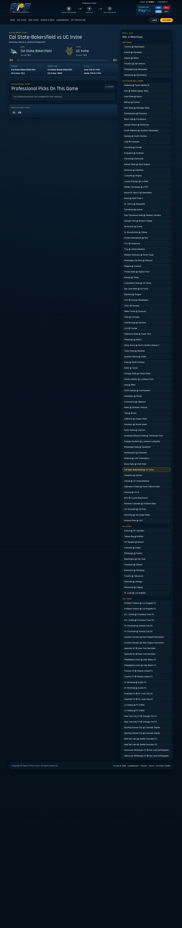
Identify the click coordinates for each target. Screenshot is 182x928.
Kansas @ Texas (131, 277)
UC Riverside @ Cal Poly (135, 509)
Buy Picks (21, 20)
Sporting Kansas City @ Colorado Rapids (142, 727)
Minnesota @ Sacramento (135, 75)
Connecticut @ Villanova (135, 402)
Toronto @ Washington (134, 47)
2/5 (19, 112)
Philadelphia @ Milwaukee (135, 69)
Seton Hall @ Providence (135, 119)
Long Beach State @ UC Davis (137, 283)
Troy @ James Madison (134, 249)
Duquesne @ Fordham (134, 153)
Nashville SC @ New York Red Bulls (139, 648)
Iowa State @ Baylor (133, 96)
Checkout (163, 2)
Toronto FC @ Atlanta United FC (138, 671)
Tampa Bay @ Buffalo (133, 536)
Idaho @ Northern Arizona (135, 407)
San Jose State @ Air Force (136, 289)
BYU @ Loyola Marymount (136, 498)
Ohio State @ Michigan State (136, 108)
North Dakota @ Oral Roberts (137, 390)
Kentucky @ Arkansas (133, 170)
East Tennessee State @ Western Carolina (142, 215)
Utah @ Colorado (131, 317)
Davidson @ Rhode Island (135, 424)
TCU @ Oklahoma (132, 243)
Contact (143, 766)
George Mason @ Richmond (136, 125)
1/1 (14, 112)
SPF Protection (78, 20)
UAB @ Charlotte (131, 142)
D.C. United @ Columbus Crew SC (139, 614)
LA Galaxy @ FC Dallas (134, 705)
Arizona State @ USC (133, 520)
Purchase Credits (163, 766)
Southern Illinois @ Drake (135, 356)
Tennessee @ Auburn (133, 209)
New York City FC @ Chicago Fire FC (140, 716)
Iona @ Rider (129, 385)
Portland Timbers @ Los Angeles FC (140, 603)
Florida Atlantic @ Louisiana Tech (138, 379)
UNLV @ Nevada (131, 306)
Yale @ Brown (130, 413)
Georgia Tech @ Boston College (138, 221)
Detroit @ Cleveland (133, 52)
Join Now (166, 20)
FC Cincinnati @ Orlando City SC (138, 626)
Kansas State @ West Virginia (137, 164)
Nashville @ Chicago (133, 581)
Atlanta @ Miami (131, 58)
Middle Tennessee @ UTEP (136, 187)
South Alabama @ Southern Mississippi (141, 130)
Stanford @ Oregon (132, 294)
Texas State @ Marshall (134, 351)
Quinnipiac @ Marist (133, 396)
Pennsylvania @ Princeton (135, 113)
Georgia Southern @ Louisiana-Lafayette (142, 441)
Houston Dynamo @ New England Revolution (144, 637)
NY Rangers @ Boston (134, 542)
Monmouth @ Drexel (133, 226)
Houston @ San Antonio (134, 64)
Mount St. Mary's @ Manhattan (138, 193)
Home (12, 20)
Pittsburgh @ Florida (133, 553)
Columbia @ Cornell (132, 147)
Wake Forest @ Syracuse (135, 311)
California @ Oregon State (135, 419)
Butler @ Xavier (131, 368)
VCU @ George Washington (136, 300)
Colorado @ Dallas (132, 548)
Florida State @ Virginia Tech (136, 272)
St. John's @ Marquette (134, 204)
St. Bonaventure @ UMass (135, 232)
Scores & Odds (47, 20)
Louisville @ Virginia (133, 176)
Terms (151, 766)
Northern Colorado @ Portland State (140, 503)
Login (154, 20)
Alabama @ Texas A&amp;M (136, 85)
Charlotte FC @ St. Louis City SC (138, 693)
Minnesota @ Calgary (133, 587)
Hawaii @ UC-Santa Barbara (136, 481)
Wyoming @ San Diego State (137, 515)
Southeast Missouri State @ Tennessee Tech (143, 436)
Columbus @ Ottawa (133, 564)
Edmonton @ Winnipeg (134, 570)
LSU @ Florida (130, 328)
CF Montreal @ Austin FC (135, 682)
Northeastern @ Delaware (135, 453)
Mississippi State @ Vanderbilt (137, 447)
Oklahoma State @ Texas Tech (137, 334)
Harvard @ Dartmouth (133, 159)
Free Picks (33, 20)
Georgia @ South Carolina (135, 136)
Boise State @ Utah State (135, 464)
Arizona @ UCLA (131, 492)
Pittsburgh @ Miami (132, 339)
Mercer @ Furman (132, 102)
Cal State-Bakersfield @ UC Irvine (139, 470)
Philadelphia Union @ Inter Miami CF (140, 659)
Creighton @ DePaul (133, 475)
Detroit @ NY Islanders (134, 531)
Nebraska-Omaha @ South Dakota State (142, 486)
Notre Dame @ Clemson (134, 430)
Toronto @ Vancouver (133, 576)
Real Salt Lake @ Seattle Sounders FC (140, 739)
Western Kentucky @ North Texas (139, 255)
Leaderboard (62, 20)
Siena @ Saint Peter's (133, 198)
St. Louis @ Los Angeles (135, 593)
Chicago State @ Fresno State (137, 373)
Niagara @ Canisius (132, 266)
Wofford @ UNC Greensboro (136, 458)
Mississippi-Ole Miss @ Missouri (138, 260)
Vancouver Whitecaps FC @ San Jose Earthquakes (146, 750)
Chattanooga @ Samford (135, 322)
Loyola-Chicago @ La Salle (136, 181)
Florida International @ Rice (136, 238)
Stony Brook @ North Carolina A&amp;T (141, 345)
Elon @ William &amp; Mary (136, 91)
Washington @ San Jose (134, 559)
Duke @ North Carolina (134, 362)
